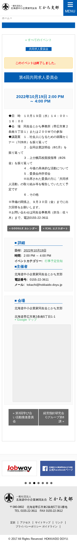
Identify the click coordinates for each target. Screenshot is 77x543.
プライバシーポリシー (28, 526)
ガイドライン (50, 526)
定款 (12, 522)
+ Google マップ (26, 319)
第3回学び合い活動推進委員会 (23, 417)
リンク (59, 522)
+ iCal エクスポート (55, 228)
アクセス (25, 522)
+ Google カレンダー (23, 228)
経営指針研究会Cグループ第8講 (53, 417)
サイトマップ (42, 522)
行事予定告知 (54, 261)
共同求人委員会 (38, 49)
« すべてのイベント (38, 40)
